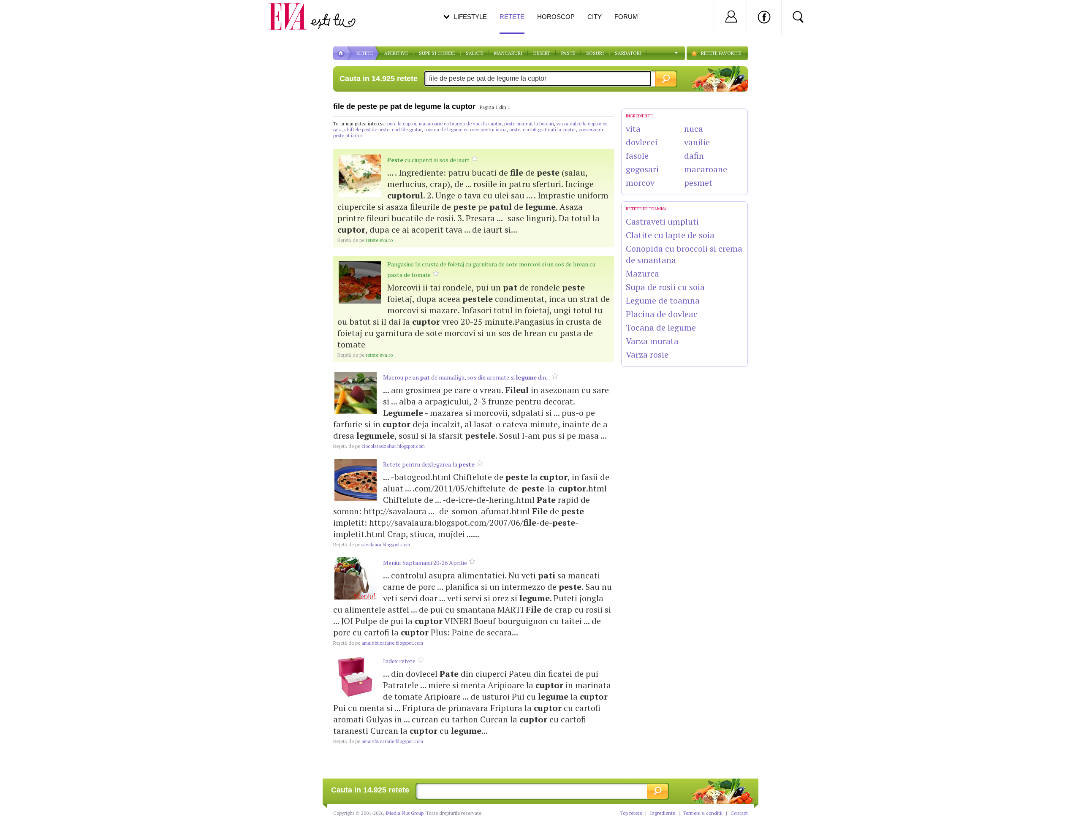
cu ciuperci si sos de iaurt (428, 160)
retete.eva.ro (365, 240)
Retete (512, 16)
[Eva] (292, 9)
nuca (693, 128)
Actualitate (30, 15)
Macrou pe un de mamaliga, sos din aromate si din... (466, 377)
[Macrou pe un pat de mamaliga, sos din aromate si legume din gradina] (355, 393)
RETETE (364, 53)
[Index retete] (355, 677)
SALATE (474, 53)
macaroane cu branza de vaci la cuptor (460, 124)
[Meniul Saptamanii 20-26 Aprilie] (355, 578)
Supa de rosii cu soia (665, 287)
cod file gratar (407, 130)
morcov (640, 182)
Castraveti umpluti (662, 221)
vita (633, 128)
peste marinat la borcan (529, 124)
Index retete (399, 661)
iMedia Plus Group (405, 813)
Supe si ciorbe (437, 53)
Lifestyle (470, 16)
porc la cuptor (401, 124)
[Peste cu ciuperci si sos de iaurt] (360, 176)
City (594, 16)
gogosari (642, 169)
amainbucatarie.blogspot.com (378, 643)
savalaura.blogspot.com (371, 545)
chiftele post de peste (366, 130)
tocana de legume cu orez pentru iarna (465, 130)
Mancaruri (508, 53)
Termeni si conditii (702, 813)
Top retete (631, 813)
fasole (637, 155)
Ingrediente (662, 813)
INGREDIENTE (639, 116)
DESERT (541, 53)
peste (514, 130)
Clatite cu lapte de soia (670, 235)
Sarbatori (628, 53)
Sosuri (595, 53)
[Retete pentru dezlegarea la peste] (355, 480)
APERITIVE (396, 53)
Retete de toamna (646, 209)
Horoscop (556, 16)
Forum (626, 16)
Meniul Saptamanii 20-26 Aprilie (425, 563)
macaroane (705, 169)
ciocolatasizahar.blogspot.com (379, 446)
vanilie (697, 142)
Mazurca (642, 273)
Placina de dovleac (662, 314)
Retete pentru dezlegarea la (429, 464)
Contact (739, 813)
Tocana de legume (661, 327)
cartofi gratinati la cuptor (549, 130)
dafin (694, 155)
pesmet (698, 182)
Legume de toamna (663, 300)
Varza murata (652, 341)
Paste (568, 53)
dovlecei (641, 142)
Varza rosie (647, 354)
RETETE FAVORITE (721, 53)
